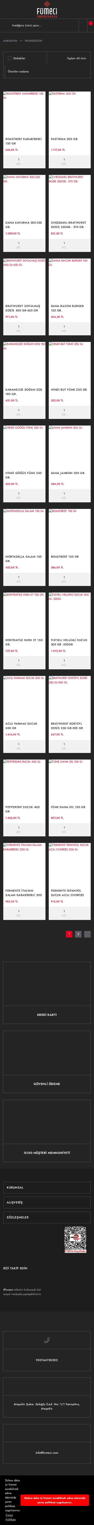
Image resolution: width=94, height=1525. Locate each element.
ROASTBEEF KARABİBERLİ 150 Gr (23, 141)
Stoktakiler (19, 58)
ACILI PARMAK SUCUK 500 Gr (21, 726)
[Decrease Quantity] (7, 161)
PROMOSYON (33, 41)
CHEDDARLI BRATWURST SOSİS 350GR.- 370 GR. (68, 225)
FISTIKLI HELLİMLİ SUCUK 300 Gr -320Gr (69, 642)
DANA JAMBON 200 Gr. (68, 473)
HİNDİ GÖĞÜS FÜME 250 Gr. (23, 475)
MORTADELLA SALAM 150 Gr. (23, 559)
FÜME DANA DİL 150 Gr (68, 807)
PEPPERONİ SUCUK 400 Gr (22, 809)
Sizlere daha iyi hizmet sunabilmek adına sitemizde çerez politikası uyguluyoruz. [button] (54, 1500)
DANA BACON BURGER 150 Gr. (67, 308)
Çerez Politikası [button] (11, 1517)
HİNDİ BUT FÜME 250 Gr (69, 390)
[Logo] (47, 9)
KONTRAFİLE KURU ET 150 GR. (24, 642)
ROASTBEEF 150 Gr (65, 557)
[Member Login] (83, 25)
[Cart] (90, 25)
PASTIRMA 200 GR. (65, 139)
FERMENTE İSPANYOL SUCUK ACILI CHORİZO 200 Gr (67, 893)
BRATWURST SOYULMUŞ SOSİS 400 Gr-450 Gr (22, 308)
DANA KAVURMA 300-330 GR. (23, 225)
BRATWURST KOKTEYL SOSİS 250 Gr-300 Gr (67, 726)
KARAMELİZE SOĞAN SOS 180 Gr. (23, 392)
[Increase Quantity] (31, 161)
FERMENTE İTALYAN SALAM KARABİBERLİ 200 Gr (23, 893)
